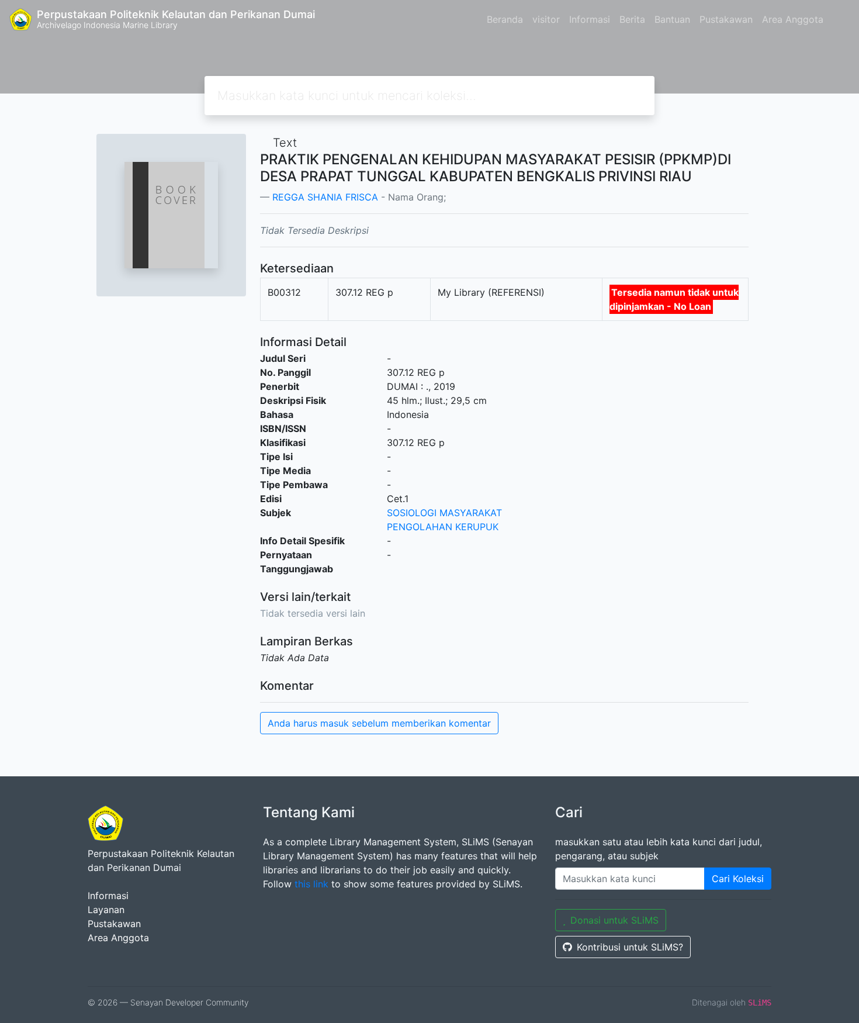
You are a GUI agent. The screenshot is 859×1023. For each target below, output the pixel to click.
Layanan (106, 909)
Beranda (505, 19)
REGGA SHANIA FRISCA (325, 197)
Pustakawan (726, 19)
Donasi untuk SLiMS (614, 920)
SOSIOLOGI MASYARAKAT (444, 513)
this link (311, 884)
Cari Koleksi (738, 878)
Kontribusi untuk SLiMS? (630, 947)
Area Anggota (792, 19)
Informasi (589, 19)
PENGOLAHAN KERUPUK (442, 527)
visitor (546, 19)
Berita (632, 19)
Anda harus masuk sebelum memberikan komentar (379, 723)
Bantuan (672, 19)
